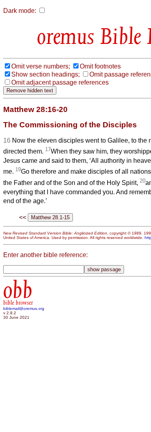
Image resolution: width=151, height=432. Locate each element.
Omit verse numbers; (40, 66)
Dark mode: (19, 10)
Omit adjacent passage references (60, 82)
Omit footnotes (100, 66)
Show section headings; (45, 74)
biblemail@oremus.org (23, 308)
